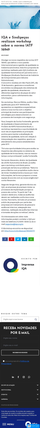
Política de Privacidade (9, 405)
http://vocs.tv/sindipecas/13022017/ (19, 231)
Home (15, 2)
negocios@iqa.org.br (14, 224)
